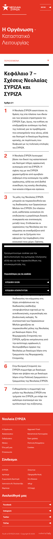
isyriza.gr (5, 474)
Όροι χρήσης (33, 438)
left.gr (30, 483)
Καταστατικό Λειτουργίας (38, 434)
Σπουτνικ (31, 470)
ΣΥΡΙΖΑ (5, 470)
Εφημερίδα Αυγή (34, 474)
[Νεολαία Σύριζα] (14, 7)
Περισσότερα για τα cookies (17, 273)
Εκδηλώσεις (7, 438)
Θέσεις (5, 443)
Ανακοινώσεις (7, 434)
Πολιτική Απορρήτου (36, 443)
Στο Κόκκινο (32, 479)
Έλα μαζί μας (7, 447)
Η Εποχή (31, 488)
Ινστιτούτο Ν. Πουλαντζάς (12, 483)
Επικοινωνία (7, 452)
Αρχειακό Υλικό (34, 429)
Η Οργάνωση (7, 429)
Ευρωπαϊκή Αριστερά (10, 479)
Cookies (31, 447)
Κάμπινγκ (5, 488)
